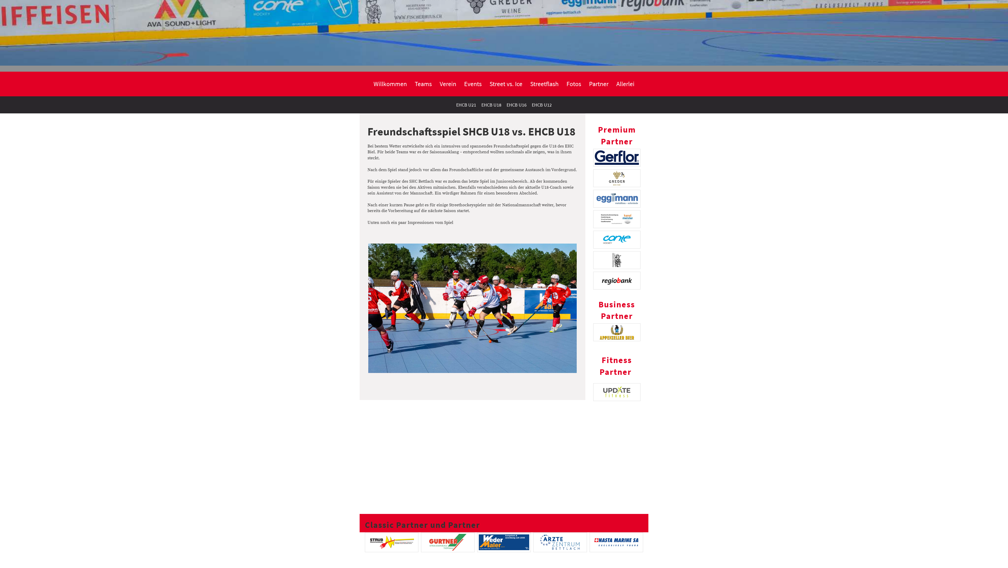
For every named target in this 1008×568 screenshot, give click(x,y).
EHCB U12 (542, 105)
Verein (448, 84)
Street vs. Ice (506, 84)
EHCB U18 (491, 105)
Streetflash (544, 84)
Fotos (573, 84)
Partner (598, 84)
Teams (423, 84)
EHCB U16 (517, 105)
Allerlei (625, 84)
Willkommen (390, 84)
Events (473, 84)
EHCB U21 (466, 105)
